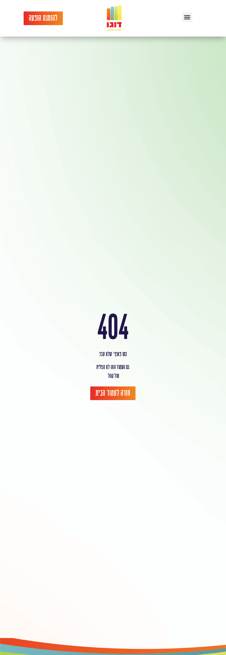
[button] (187, 17)
